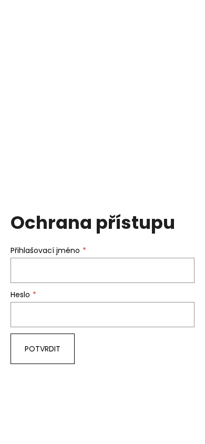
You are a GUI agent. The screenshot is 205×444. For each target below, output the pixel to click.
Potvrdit (42, 349)
